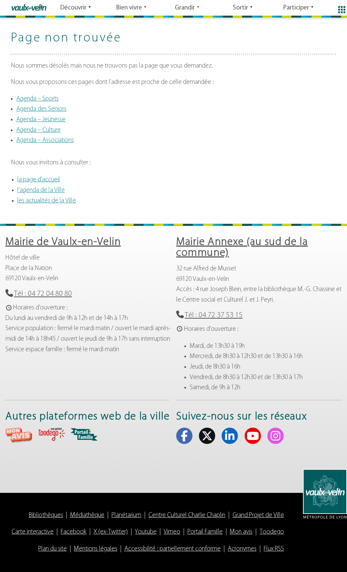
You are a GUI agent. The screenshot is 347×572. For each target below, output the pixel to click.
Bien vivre (129, 8)
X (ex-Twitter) (207, 436)
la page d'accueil (38, 180)
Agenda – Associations (45, 140)
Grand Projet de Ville (258, 515)
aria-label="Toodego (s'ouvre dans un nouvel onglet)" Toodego (51, 434)
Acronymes (242, 549)
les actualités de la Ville (46, 201)
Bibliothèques (46, 515)
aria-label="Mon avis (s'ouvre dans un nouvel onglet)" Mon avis (19, 435)
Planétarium (126, 515)
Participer (296, 8)
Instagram (275, 436)
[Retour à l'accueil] (29, 7)
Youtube (253, 436)
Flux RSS (274, 549)
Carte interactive (33, 532)
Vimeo (172, 532)
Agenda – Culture (38, 130)
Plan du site (52, 549)
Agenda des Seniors (41, 109)
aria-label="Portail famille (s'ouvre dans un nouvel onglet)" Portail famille (84, 434)
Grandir (185, 8)
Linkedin (230, 436)
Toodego (272, 532)
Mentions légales (95, 549)
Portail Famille (205, 532)
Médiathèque (87, 515)
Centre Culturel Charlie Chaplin (186, 515)
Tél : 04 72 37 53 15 (214, 315)
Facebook (184, 436)
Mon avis (241, 532)
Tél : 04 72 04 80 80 (43, 294)
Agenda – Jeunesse (40, 120)
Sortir (240, 8)
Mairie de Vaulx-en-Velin (63, 242)
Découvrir (73, 8)
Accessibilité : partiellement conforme (172, 549)
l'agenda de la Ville (41, 190)
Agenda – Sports (37, 99)
